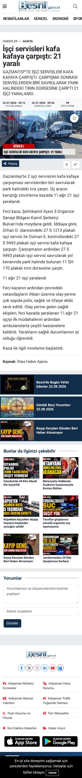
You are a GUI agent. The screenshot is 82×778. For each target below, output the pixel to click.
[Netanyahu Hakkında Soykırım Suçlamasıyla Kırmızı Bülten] (61, 468)
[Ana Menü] (5, 6)
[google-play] (60, 742)
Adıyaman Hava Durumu (57, 686)
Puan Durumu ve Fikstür (16, 715)
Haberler (10, 41)
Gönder (12, 623)
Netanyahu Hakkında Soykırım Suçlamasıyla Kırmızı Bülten (58, 484)
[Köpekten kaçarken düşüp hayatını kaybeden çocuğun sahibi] (21, 506)
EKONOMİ (60, 18)
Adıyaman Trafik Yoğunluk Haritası (57, 700)
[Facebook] (21, 667)
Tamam (52, 772)
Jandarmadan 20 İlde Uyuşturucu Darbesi (57, 559)
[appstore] (23, 742)
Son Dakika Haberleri (22, 728)
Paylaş (12, 164)
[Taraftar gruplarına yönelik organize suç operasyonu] (61, 506)
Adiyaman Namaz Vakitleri (18, 700)
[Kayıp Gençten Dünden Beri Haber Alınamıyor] (21, 544)
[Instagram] (37, 667)
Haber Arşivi (56, 728)
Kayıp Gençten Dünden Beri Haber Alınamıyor (19, 559)
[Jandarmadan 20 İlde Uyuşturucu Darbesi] (61, 544)
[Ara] (75, 6)
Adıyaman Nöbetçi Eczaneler (18, 686)
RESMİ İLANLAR (16, 18)
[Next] (60, 667)
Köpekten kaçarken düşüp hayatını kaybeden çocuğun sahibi (21, 523)
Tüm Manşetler (58, 713)
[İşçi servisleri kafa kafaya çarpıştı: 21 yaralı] (41, 135)
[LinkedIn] (44, 667)
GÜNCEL (41, 18)
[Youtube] (52, 667)
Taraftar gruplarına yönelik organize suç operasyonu (56, 523)
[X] (29, 667)
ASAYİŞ (28, 41)
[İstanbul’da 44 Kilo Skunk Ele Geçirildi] (21, 468)
